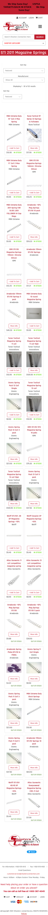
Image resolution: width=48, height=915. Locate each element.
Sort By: (23, 65)
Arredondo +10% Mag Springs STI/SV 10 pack (34, 208)
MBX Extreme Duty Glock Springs (34, 695)
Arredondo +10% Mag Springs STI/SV (14, 608)
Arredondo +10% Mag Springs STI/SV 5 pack (34, 608)
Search (40, 37)
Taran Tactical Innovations (14, 348)
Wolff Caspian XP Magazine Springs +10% (34, 519)
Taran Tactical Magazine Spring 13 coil (34, 385)
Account (22, 17)
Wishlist (20, 897)
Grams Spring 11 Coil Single (34, 650)
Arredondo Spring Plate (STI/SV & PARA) (14, 652)
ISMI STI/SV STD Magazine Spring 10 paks (34, 430)
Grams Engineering (14, 392)
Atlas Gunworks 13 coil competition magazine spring (34, 563)
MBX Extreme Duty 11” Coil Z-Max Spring (14, 163)
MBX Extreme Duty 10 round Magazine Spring (34, 297)
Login (31, 17)
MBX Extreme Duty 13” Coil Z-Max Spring (14, 119)
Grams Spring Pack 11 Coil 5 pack (14, 741)
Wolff (14, 524)
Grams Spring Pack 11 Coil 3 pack (14, 696)
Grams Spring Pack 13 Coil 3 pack (14, 430)
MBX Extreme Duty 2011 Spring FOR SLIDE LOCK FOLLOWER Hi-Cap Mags (14, 211)
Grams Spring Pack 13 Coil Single (14, 385)
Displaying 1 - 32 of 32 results (24, 86)
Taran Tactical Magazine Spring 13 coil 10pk (14, 474)
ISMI (34, 172)
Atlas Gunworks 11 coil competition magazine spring (14, 563)
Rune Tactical (34, 124)
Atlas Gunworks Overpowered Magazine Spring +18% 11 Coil (34, 786)
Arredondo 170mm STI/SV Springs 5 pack (14, 297)
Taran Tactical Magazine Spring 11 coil (14, 341)
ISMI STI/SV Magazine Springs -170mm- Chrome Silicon (14, 253)
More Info (34, 148)
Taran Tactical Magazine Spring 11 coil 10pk (34, 341)
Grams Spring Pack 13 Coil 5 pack (34, 474)
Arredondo (34, 213)
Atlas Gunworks (14, 569)
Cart (7, 897)
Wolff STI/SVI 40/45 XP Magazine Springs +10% (14, 786)
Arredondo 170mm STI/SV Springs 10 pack (34, 741)
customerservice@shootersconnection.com (23, 874)
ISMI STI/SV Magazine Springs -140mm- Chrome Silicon (34, 164)
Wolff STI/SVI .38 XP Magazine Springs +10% (14, 519)
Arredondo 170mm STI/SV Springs (34, 250)
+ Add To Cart (14, 148)
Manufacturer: (23, 76)
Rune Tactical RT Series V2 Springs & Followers (34, 119)
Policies (24, 913)
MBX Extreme (14, 124)
